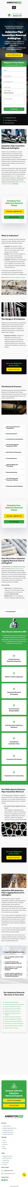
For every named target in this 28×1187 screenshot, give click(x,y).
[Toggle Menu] (14, 7)
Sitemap (4, 1148)
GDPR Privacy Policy (7, 1158)
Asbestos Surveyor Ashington (11, 1028)
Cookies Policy (6, 1160)
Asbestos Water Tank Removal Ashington (14, 1023)
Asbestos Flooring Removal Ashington (13, 1021)
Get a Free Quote (14, 217)
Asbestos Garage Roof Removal (9, 1128)
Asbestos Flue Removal (8, 1134)
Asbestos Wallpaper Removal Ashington (14, 1025)
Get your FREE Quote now (14, 55)
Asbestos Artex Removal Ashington (13, 1016)
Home (4, 1140)
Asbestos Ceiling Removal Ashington (13, 1019)
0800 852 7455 (17, 16)
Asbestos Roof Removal (8, 1130)
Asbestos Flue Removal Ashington (12, 1011)
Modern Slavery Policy (7, 1156)
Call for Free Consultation (14, 1100)
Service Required (7, 90)
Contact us (5, 1144)
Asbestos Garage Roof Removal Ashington (14, 1004)
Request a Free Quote (14, 369)
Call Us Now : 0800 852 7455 (14, 211)
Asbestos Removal (7, 1126)
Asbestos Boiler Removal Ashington (13, 1008)
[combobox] (14, 92)
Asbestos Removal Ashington (11, 1002)
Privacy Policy (6, 1162)
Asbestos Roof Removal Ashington (13, 1006)
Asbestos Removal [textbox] (9, 93)
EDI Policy (5, 1164)
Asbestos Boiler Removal (8, 1132)
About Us (5, 1142)
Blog (4, 1146)
